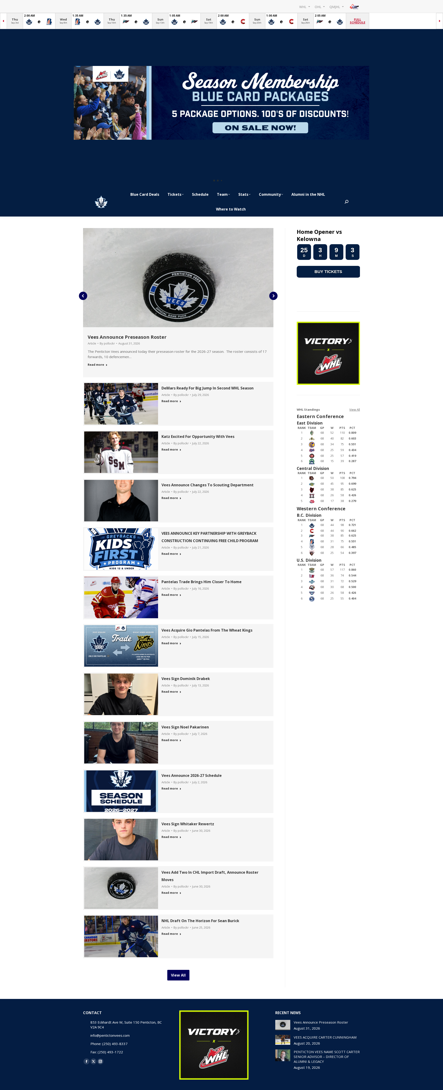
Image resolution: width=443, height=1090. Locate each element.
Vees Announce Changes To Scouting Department (208, 484)
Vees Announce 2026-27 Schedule (192, 775)
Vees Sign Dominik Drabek (186, 678)
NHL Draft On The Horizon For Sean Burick (200, 920)
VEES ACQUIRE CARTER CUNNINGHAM (325, 1037)
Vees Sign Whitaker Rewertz (188, 823)
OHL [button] (318, 7)
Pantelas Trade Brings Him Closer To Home (202, 581)
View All (354, 409)
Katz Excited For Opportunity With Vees (198, 436)
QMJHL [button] (335, 7)
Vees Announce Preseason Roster (127, 337)
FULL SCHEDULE (357, 20)
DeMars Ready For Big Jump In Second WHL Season (208, 388)
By (107, 343)
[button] (214, 180)
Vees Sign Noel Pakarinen (185, 727)
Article (92, 343)
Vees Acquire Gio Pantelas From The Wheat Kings (207, 630)
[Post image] (282, 1025)
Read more (96, 365)
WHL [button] (303, 7)
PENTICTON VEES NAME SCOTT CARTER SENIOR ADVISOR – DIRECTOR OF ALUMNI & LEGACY (327, 1056)
